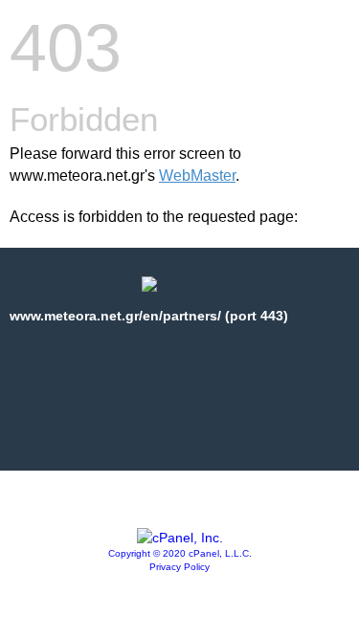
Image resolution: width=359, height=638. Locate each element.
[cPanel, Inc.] (180, 537)
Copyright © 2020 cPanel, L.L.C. (180, 553)
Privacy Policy (179, 566)
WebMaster (197, 175)
